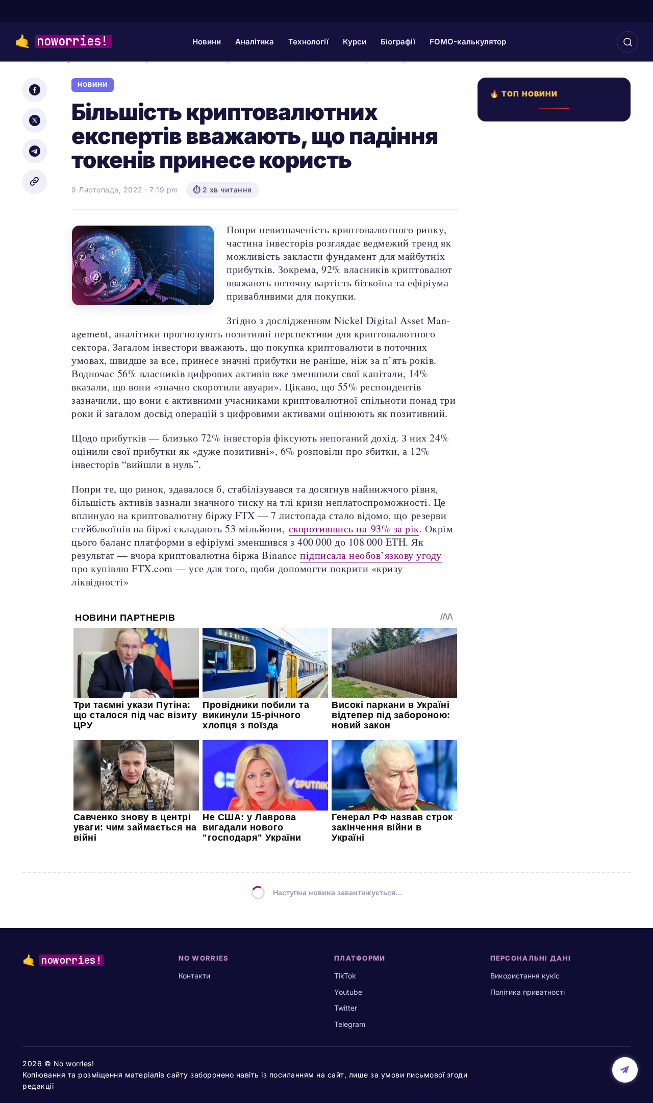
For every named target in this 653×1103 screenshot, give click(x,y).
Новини (206, 41)
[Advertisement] (557, 493)
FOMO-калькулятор (468, 41)
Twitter (345, 1007)
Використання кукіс (525, 975)
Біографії (398, 41)
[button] (627, 42)
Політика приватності (527, 992)
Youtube (348, 992)
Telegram (349, 1024)
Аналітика (254, 41)
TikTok (345, 975)
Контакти (194, 975)
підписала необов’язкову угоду (371, 555)
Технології (308, 41)
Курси (354, 41)
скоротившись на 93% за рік (354, 528)
